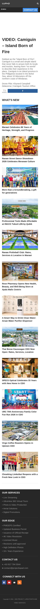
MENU (4, 9)
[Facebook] (4, 582)
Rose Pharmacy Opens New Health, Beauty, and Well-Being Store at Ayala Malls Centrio (19, 287)
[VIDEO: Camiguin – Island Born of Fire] (20, 115)
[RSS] (19, 582)
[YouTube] (9, 582)
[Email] (14, 582)
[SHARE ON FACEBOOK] (23, 91)
